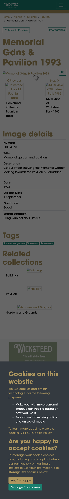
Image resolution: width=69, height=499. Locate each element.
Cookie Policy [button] (42, 433)
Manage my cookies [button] (25, 487)
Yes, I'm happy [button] (21, 480)
